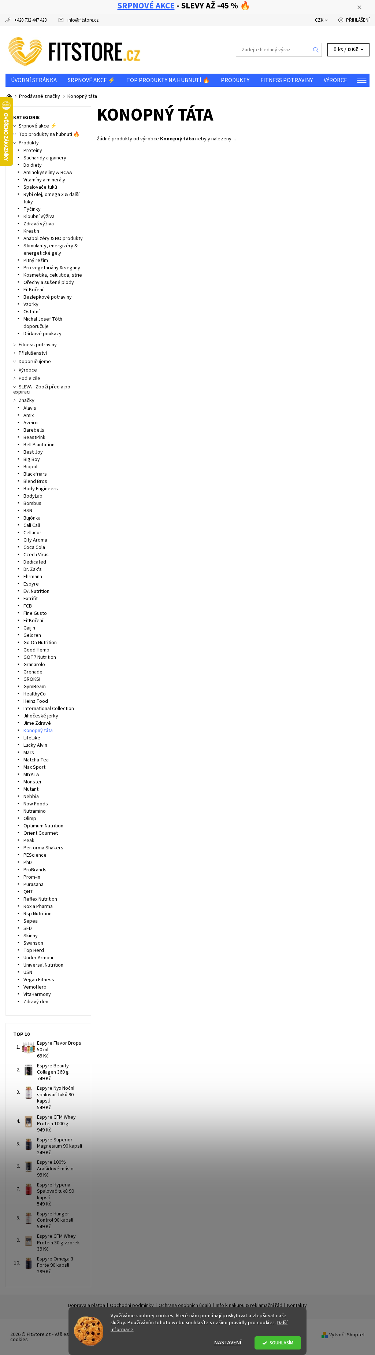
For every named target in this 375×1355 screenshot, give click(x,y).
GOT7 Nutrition (39, 657)
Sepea (30, 921)
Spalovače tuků (40, 187)
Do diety (32, 165)
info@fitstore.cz (83, 20)
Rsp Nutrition (37, 914)
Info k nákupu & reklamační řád (249, 1305)
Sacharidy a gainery (44, 158)
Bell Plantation (39, 444)
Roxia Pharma (38, 906)
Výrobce (335, 80)
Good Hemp (36, 650)
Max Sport (34, 767)
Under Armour (38, 957)
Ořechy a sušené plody (48, 282)
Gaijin (29, 628)
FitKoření (33, 289)
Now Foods (35, 804)
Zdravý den (35, 1001)
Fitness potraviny (286, 80)
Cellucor (32, 532)
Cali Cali (31, 525)
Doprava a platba (86, 1305)
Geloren (32, 635)
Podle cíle (29, 378)
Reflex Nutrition (40, 899)
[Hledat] (316, 50)
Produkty (235, 80)
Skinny (30, 935)
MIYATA (31, 774)
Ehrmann (32, 576)
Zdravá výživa (38, 224)
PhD (27, 862)
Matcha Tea (36, 760)
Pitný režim (35, 260)
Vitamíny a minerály (44, 180)
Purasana (33, 884)
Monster (32, 782)
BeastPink (34, 437)
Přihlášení (358, 20)
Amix (28, 415)
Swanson (33, 943)
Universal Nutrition (43, 965)
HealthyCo (34, 694)
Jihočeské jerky (40, 716)
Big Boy (31, 459)
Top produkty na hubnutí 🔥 (168, 80)
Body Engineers (40, 488)
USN (27, 972)
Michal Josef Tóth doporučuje (42, 322)
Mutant (30, 789)
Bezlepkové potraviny (47, 297)
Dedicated (34, 562)
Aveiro (30, 423)
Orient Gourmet (40, 833)
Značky (26, 400)
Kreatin (31, 231)
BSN (27, 510)
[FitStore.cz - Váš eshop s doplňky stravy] (96, 50)
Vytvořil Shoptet (347, 1335)
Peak (28, 840)
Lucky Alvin (35, 745)
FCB (27, 606)
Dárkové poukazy (42, 333)
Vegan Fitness (38, 979)
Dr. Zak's (32, 569)
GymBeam (34, 686)
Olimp (29, 818)
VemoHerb (35, 987)
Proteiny (32, 150)
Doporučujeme (35, 361)
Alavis (29, 408)
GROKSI (31, 679)
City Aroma (35, 540)
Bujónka (32, 518)
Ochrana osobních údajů (185, 1305)
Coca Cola (34, 547)
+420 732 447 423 (30, 20)
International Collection (48, 708)
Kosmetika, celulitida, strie (52, 275)
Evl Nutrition (36, 591)
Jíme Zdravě (37, 723)
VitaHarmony (37, 994)
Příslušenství (33, 353)
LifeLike (31, 738)
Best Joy (33, 452)
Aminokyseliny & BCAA (47, 172)
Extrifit (30, 598)
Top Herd (33, 950)
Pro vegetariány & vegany (51, 268)
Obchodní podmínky (132, 1305)
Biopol (30, 466)
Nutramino (34, 811)
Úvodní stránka (34, 80)
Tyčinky (32, 209)
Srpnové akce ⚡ (91, 80)
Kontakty (297, 1305)
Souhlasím (281, 1342)
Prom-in (31, 877)
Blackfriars (35, 474)
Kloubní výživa (39, 216)
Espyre (31, 584)
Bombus (32, 503)
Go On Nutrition (40, 642)
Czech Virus (36, 554)
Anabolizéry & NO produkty (53, 238)
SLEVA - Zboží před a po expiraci (41, 389)
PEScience (35, 855)
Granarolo (34, 664)
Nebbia (31, 796)
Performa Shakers (43, 848)
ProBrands (35, 870)
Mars (28, 752)
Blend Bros (35, 481)
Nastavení (227, 1343)
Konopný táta (38, 730)
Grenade (32, 672)
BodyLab (32, 496)
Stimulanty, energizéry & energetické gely (50, 249)
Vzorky (30, 304)
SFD (27, 928)
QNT (28, 892)
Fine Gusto (35, 613)
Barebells (33, 430)
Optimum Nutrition (43, 826)
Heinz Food (35, 701)
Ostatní (31, 311)
